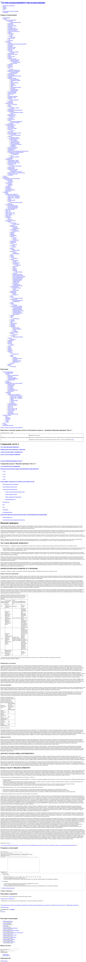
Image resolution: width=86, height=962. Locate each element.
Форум (4, 6)
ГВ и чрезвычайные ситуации (14, 132)
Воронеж (12, 234)
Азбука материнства (17, 307)
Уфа (11, 322)
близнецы (10, 106)
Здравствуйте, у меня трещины (9, 937)
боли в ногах (11, 45)
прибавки (10, 77)
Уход (7, 416)
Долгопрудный (16, 262)
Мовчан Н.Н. (16, 353)
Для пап (4, 176)
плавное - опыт (11, 167)
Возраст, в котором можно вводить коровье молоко (15, 491)
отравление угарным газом (14, 70)
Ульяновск (13, 320)
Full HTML (5, 881)
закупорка (10, 50)
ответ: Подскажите (7, 923)
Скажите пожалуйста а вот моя (9, 934)
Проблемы (8, 41)
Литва (9, 347)
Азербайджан (11, 340)
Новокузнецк (13, 291)
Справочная (5, 12)
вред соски (13, 37)
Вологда (12, 233)
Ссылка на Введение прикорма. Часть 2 (11, 461)
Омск (12, 295)
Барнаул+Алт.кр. (14, 226)
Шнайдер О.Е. (16, 361)
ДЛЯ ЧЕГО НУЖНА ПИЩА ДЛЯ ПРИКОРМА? (12, 452)
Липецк (12, 257)
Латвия (9, 345)
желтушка (10, 49)
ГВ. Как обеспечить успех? (14, 195)
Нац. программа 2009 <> (13, 206)
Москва (12, 259)
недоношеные (11, 111)
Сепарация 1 (10, 181)
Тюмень (12, 319)
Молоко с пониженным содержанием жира (13, 496)
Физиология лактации (13, 147)
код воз (9, 201)
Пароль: (3, 950)
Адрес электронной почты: (6, 853)
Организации (8, 217)
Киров (12, 247)
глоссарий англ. (9, 188)
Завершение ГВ (9, 159)
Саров (14, 288)
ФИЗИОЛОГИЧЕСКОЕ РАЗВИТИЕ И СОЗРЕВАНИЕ (13, 449)
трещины (10, 98)
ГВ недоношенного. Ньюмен (17, 112)
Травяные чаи (5, 509)
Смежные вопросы (7, 415)
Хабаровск (13, 324)
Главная (2, 427)
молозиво (10, 26)
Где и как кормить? (12, 133)
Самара (12, 303)
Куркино (15, 269)
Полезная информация (10, 124)
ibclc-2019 (10, 219)
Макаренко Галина (17, 360)
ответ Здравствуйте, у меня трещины (11, 930)
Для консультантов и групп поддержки (11, 178)
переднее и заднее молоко (13, 31)
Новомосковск (16, 318)
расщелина (10, 118)
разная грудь (10, 94)
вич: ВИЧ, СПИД (12, 47)
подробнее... (10, 40)
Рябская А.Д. (13, 339)
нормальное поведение (13, 29)
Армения (10, 341)
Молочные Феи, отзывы (18, 310)
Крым (12, 254)
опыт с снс (13, 116)
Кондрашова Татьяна (17, 278)
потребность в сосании (13, 169)
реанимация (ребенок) (13, 96)
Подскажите (5, 925)
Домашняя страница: (5, 855)
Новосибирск (13, 292)
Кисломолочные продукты (10, 499)
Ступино (15, 273)
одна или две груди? (12, 30)
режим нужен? (11, 38)
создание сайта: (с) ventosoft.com (7, 898)
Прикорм (7, 417)
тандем (9, 120)
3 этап (4, 476)
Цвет (12, 155)
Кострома (13, 249)
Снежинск (15, 331)
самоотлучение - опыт (13, 173)
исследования (13, 170)
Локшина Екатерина (17, 279)
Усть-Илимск (16, 239)
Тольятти (15, 304)
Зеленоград (15, 266)
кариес (9, 55)
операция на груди (12, 114)
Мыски (14, 246)
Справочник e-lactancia (15, 80)
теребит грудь (11, 149)
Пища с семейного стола (7, 517)
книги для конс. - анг (10, 212)
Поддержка (8, 186)
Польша (9, 349)
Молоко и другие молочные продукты (10, 489)
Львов (12, 356)
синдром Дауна (11, 119)
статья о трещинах (14, 99)
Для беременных (6, 17)
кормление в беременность (16, 121)
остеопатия (10, 66)
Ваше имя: (3, 851)
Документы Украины (10, 209)
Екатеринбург (14, 235)
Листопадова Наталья (17, 312)
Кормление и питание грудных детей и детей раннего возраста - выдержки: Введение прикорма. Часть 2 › (54, 845)
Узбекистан (10, 350)
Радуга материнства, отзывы (19, 276)
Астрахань (13, 225)
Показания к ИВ (11, 200)
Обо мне (5, 7)
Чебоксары (13, 325)
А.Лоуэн (12, 130)
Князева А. (15, 258)
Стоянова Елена (16, 284)
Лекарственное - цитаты (13, 161)
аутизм (9, 105)
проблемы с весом (14, 137)
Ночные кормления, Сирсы (14, 162)
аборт (12, 81)
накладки (10, 65)
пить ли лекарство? (15, 79)
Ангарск (15, 237)
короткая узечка (11, 56)
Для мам (5, 18)
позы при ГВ (11, 33)
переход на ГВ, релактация (14, 71)
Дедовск (15, 261)
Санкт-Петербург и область (16, 306)
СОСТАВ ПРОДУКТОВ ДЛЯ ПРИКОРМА (10, 466)
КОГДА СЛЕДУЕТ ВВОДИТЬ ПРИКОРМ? (10, 454)
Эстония (10, 364)
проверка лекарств (12, 78)
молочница (10, 64)
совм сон (10, 203)
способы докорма (14, 72)
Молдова (10, 348)
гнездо (12, 69)
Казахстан (10, 343)
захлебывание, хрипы (12, 54)
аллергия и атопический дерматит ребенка (17, 43)
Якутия (12, 333)
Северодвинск (16, 224)
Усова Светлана (19, 271)
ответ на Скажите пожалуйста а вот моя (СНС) (13, 932)
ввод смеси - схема (12, 163)
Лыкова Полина (16, 281)
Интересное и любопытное (9, 5)
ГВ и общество (11, 127)
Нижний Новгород (15, 286)
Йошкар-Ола (13, 241)
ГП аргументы (9, 182)
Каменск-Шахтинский (18, 300)
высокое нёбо (11, 108)
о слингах (5, 424)
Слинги (7, 422)
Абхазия (10, 338)
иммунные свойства (15, 156)
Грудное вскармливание (8, 371)
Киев (12, 352)
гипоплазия (8, 187)
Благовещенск (14, 229)
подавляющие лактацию (16, 87)
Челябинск (13, 326)
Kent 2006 (10, 180)
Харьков (12, 363)
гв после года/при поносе (16, 165)
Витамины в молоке (15, 153)
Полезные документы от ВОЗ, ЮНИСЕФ (14, 427)
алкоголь (10, 42)
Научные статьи (9, 179)
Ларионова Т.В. (16, 301)
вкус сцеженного (14, 140)
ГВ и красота (11, 126)
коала (12, 34)
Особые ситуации (9, 103)
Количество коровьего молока (11, 494)
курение (10, 57)
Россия (9, 221)
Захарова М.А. (16, 230)
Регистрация (5, 954)
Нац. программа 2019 (12, 208)
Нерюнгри (15, 334)
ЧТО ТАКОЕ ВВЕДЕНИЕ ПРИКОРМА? (10, 447)
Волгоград (13, 232)
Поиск (4, 9)
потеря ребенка (11, 168)
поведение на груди (12, 73)
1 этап (4, 471)
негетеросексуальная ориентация (15, 110)
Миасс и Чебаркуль (17, 328)
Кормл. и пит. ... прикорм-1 (14, 196)
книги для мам (9, 214)
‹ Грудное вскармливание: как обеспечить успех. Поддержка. (14, 845)
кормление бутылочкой (16, 22)
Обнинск (15, 244)
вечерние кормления (15, 59)
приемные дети (11, 115)
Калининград (13, 242)
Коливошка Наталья (17, 358)
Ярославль (13, 335)
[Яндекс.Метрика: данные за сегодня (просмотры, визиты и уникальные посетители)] (5, 907)
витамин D (15, 154)
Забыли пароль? (6, 955)
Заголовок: (3, 856)
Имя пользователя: (5, 949)
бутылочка (10, 21)
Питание (10, 136)
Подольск (15, 270)
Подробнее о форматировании (8, 888)
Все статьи (29, 845)
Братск (14, 238)
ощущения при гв (12, 148)
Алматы (12, 344)
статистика (8, 216)
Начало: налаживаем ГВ (11, 20)
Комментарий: (4, 871)
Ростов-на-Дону (14, 299)
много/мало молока (12, 25)
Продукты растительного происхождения (10, 484)
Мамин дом (15, 294)
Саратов (12, 315)
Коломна (15, 268)
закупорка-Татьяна (15, 51)
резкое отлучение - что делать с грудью (16, 172)
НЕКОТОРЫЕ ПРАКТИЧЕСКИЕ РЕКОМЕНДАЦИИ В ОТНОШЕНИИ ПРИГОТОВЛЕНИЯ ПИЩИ (24, 514)
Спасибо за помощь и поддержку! (10, 928)
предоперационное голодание (14, 75)
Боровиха (15, 227)
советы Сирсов (14, 63)
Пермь (12, 296)
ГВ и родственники (12, 128)
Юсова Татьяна (16, 250)
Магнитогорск (16, 327)
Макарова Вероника (17, 309)
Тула (12, 317)
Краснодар (13, 251)
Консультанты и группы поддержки (10, 11)
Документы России (10, 204)
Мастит (9, 198)
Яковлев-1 (10, 184)
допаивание (10, 23)
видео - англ (8, 210)
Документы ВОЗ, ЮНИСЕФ (12, 194)
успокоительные (14, 90)
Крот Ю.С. (15, 359)
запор (12, 86)
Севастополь (13, 366)
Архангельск (13, 222)
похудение (13, 88)
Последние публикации (8, 425)
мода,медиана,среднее (10, 189)
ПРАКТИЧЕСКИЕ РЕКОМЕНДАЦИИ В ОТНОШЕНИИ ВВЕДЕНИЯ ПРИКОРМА (20, 468)
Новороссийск (16, 253)
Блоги (4, 423)
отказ (9, 67)
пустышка (10, 35)
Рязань (12, 302)
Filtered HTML (6, 874)
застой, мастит (11, 53)
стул (9, 39)
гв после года (11, 164)
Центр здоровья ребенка (18, 277)
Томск (12, 316)
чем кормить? (13, 145)
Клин (14, 267)
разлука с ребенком (12, 92)
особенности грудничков (16, 144)
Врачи (7, 193)
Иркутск (12, 236)
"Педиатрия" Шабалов (13, 205)
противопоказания (12, 91)
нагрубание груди (12, 27)
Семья (7, 420)
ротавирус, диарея (12, 97)
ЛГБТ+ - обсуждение (12, 104)
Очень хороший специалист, (9, 939)
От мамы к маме (16, 62)
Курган (12, 255)
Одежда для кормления (15, 135)
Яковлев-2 (10, 185)
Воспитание (8, 418)
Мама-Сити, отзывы (17, 274)
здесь (73, 439)
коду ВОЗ (11, 896)
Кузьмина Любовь (17, 311)
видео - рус (8, 211)
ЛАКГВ (14, 357)
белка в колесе (14, 139)
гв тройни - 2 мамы (15, 107)
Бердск (14, 293)
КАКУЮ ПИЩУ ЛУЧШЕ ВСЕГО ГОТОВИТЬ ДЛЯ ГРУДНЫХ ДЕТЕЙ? (17, 481)
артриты (12, 83)
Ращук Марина (16, 314)
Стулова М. (18, 265)
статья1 (12, 113)
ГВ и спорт (10, 131)
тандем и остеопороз (15, 122)
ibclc (9, 218)
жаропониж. (13, 84)
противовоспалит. (14, 89)
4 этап (4, 479)
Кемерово (13, 245)
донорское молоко (14, 61)
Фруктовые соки (6, 502)
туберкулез (10, 100)
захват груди (10, 24)
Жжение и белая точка (8, 921)
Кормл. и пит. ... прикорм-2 (14, 197)
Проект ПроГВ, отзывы (18, 275)
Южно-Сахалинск (14, 332)
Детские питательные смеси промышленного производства (14, 519)
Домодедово (15, 263)
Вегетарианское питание (7, 512)
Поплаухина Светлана (18, 298)
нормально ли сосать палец (16, 171)
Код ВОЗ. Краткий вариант (16, 202)
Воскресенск (16, 260)
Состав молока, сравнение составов (15, 152)
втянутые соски (11, 48)
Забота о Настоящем (17, 308)
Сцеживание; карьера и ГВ (14, 138)
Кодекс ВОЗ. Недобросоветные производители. (18, 151)
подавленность (11, 74)
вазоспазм (10, 46)
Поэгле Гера (15, 283)
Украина (10, 351)
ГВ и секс (10, 129)
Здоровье (7, 419)
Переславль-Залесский (18, 336)
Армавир (15, 252)
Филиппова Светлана (17, 285)
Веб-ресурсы (8, 190)
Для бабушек (5, 177)
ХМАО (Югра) (14, 323)
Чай (4, 507)
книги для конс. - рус (10, 213)
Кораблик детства (17, 287)
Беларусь (10, 342)
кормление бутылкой (15, 141)
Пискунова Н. (16, 290)
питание (10, 32)
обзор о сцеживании (15, 143)
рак (9, 95)
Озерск (14, 330)
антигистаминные (14, 82)
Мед (4, 504)
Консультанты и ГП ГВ (10, 220)
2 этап (4, 474)
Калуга (12, 243)
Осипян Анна (16, 282)
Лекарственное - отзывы (13, 160)
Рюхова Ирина (16, 228)
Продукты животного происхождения (10, 486)
